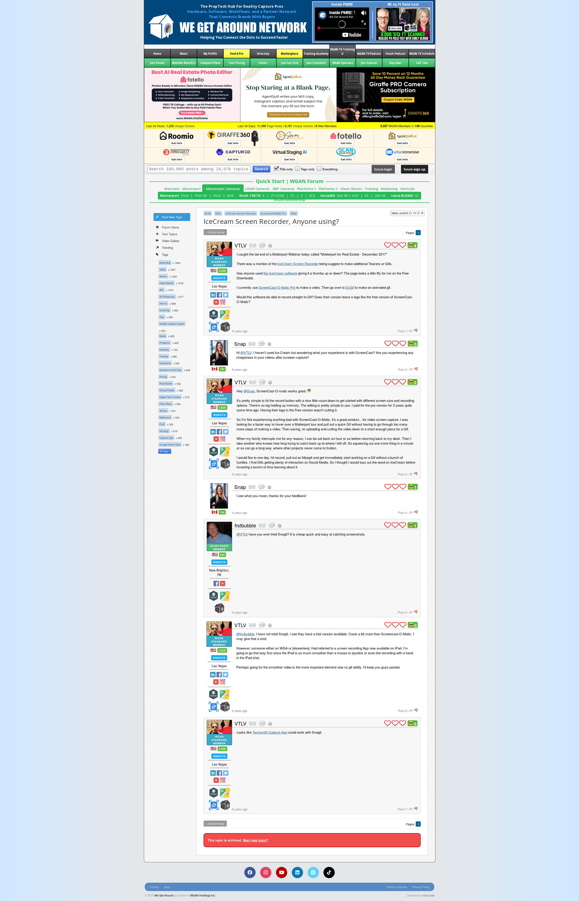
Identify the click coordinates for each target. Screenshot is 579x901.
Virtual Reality (166, 390)
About (184, 53)
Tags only (307, 169)
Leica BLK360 (402, 195)
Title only (286, 169)
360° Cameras (283, 189)
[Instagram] (265, 872)
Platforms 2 (328, 189)
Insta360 (327, 195)
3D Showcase (167, 296)
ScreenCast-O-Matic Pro (277, 287)
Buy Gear (395, 63)
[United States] (213, 270)
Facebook (219, 295)
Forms (263, 63)
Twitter (225, 295)
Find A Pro (236, 53)
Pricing (163, 376)
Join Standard (315, 63)
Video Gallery (171, 241)
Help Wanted (166, 283)
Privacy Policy (421, 887)
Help (167, 887)
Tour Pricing (236, 63)
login (383, 169)
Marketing (389, 189)
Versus (163, 410)
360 (161, 290)
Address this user (270, 245)
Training (371, 189)
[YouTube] (281, 872)
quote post (262, 245)
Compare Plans (210, 63)
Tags (165, 254)
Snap (240, 343)
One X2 (380, 195)
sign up (414, 169)
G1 (417, 195)
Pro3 (184, 195)
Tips (161, 317)
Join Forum (157, 63)
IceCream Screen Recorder (240, 213)
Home (157, 53)
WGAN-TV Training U (342, 51)
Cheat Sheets (351, 189)
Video (162, 269)
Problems (164, 342)
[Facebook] (250, 872)
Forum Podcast (395, 53)
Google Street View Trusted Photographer (225, 314)
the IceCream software (280, 273)
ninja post (428, 895)
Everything (330, 169)
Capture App (166, 437)
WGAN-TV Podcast (369, 53)
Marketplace (289, 53)
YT (414, 213)
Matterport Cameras (223, 189)
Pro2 (217, 195)
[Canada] (214, 368)
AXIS (230, 195)
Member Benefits (183, 63)
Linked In (213, 295)
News (162, 336)
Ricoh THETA (250, 195)
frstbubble (245, 525)
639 (222, 555)
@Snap (249, 391)
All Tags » (164, 451)
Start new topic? (255, 840)
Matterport (191, 189)
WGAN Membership (289, 200)
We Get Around (163, 895)
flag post (416, 330)
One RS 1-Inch (347, 195)
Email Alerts (400, 213)
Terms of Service (397, 887)
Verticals (407, 189)
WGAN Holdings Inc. (202, 895)
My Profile (210, 53)
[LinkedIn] (297, 872)
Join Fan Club (289, 63)
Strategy (164, 431)
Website (219, 278)
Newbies (164, 349)
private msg (252, 246)
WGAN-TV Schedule (421, 53)
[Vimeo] (313, 872)
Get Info (176, 143)
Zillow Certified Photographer (214, 327)
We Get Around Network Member (225, 327)
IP (410, 331)
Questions (165, 363)
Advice (163, 276)
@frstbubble (245, 633)
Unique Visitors (180, 126)
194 (222, 369)
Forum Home (170, 227)
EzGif (208, 213)
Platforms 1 (306, 189)
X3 (366, 195)
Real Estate (165, 383)
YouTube (216, 302)
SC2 (312, 195)
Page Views (269, 126)
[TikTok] (329, 872)
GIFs (218, 213)
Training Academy (316, 53)
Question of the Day (170, 370)
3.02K (222, 271)
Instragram (222, 302)
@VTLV (246, 352)
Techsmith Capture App (269, 732)
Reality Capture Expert (171, 323)
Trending (167, 247)
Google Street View (169, 444)
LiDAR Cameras (257, 189)
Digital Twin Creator (170, 397)
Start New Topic (172, 217)
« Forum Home (215, 232)
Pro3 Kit (201, 195)
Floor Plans (165, 403)
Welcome (172, 189)
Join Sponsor (369, 63)
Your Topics (169, 234)
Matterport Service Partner (214, 314)
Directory (263, 53)
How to (163, 303)
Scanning (164, 310)
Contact (154, 887)
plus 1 (387, 245)
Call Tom (422, 63)
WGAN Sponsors (342, 63)
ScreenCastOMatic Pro (273, 213)
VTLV (241, 245)
